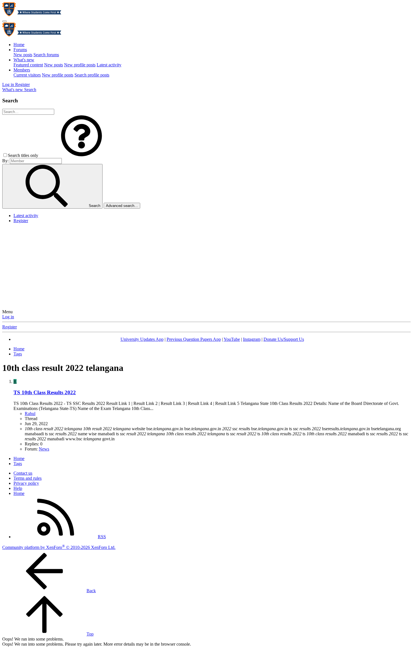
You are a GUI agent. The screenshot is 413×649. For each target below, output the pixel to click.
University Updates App (142, 339)
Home (18, 44)
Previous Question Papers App (194, 339)
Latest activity (109, 64)
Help (17, 488)
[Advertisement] (206, 267)
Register (20, 220)
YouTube (232, 339)
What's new (23, 59)
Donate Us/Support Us (284, 339)
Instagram (251, 339)
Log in (8, 316)
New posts (22, 54)
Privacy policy (26, 483)
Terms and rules (27, 478)
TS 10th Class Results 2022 (44, 392)
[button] (81, 155)
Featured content (28, 64)
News (44, 449)
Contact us (22, 473)
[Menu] (4, 21)
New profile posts (80, 64)
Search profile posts (91, 75)
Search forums (46, 54)
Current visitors (27, 75)
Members (21, 69)
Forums (20, 49)
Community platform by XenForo (58, 547)
